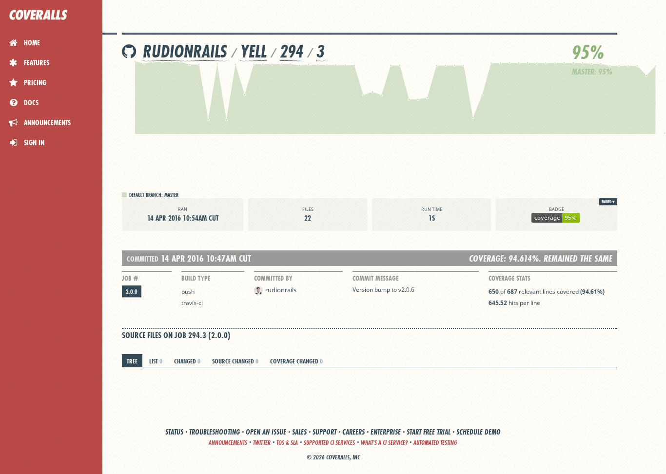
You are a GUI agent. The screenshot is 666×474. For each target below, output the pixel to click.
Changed (187, 361)
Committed (142, 259)
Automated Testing (435, 442)
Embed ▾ (608, 202)
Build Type (195, 278)
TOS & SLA (287, 442)
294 (291, 51)
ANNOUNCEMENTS (228, 442)
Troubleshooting (214, 432)
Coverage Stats (509, 278)
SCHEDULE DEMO (478, 432)
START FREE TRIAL (429, 432)
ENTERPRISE (386, 432)
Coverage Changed (296, 361)
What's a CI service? (384, 442)
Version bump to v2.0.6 (383, 289)
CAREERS (353, 432)
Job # (130, 278)
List (155, 361)
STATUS (174, 432)
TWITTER (262, 442)
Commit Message (375, 278)
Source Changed (235, 361)
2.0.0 (131, 291)
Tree (132, 361)
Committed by (273, 278)
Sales (299, 432)
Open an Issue (266, 432)
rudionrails (185, 51)
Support (324, 432)
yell (253, 51)
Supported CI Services (329, 442)
